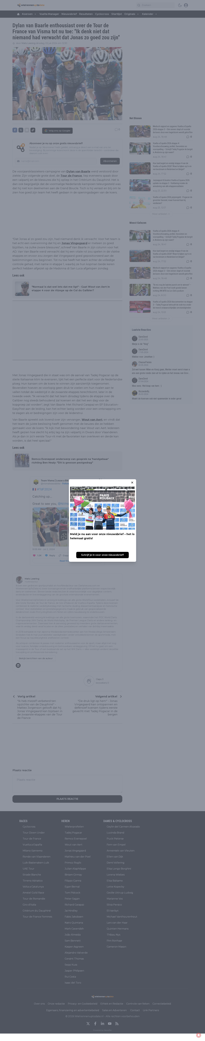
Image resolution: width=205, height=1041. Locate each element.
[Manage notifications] (198, 1035)
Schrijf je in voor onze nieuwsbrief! (102, 555)
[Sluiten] (132, 482)
